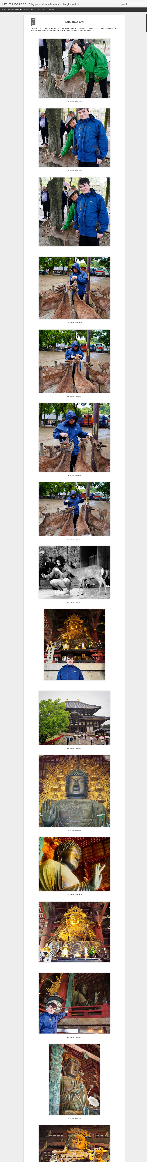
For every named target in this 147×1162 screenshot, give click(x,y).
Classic (3, 9)
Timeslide (50, 9)
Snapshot (41, 9)
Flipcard (11, 9)
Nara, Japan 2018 (74, 21)
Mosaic (26, 9)
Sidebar (34, 9)
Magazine (19, 9)
